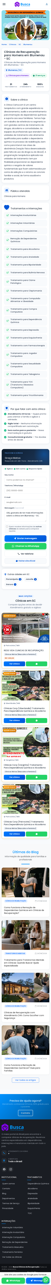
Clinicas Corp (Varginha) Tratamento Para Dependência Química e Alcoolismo (25, 766)
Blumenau (27, 44)
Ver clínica (14, 664)
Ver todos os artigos (25, 1080)
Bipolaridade (33, 1203)
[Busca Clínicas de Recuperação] (22, 4)
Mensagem (14, 508)
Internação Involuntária (13, 1232)
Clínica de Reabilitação (15, 901)
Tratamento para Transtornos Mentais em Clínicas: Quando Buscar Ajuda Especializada (24, 962)
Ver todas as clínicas (12, 1257)
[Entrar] (46, 4)
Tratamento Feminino (12, 1252)
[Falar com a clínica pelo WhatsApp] (45, 1279)
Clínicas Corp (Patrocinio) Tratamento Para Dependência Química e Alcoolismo (25, 823)
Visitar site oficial (26, 561)
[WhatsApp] (36, 663)
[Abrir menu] (4, 4)
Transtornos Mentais (15, 953)
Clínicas (12, 44)
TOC (30, 1213)
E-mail (7, 497)
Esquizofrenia (34, 1208)
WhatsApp (15, 1280)
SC (20, 44)
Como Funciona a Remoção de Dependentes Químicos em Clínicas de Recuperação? (24, 910)
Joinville (31, 579)
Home (4, 44)
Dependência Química (38, 1183)
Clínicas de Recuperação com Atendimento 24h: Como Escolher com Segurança (24, 1015)
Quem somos (8, 1183)
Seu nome (9, 475)
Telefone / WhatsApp (14, 485)
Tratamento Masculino (13, 1247)
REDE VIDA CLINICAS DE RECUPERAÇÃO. (24, 650)
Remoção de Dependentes (14, 1242)
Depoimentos (8, 1198)
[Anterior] (5, 25)
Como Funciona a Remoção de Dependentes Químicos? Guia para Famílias (22, 1068)
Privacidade (7, 1208)
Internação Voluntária (12, 1227)
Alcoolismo (33, 1188)
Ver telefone (27, 553)
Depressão (33, 1193)
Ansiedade (33, 1198)
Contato (25, 1113)
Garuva (10, 584)
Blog (4, 1193)
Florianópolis (13, 579)
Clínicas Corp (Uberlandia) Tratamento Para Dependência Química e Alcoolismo (25, 710)
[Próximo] (45, 25)
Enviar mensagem (27, 538)
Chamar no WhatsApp (27, 546)
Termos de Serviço (10, 1203)
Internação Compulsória (13, 1237)
